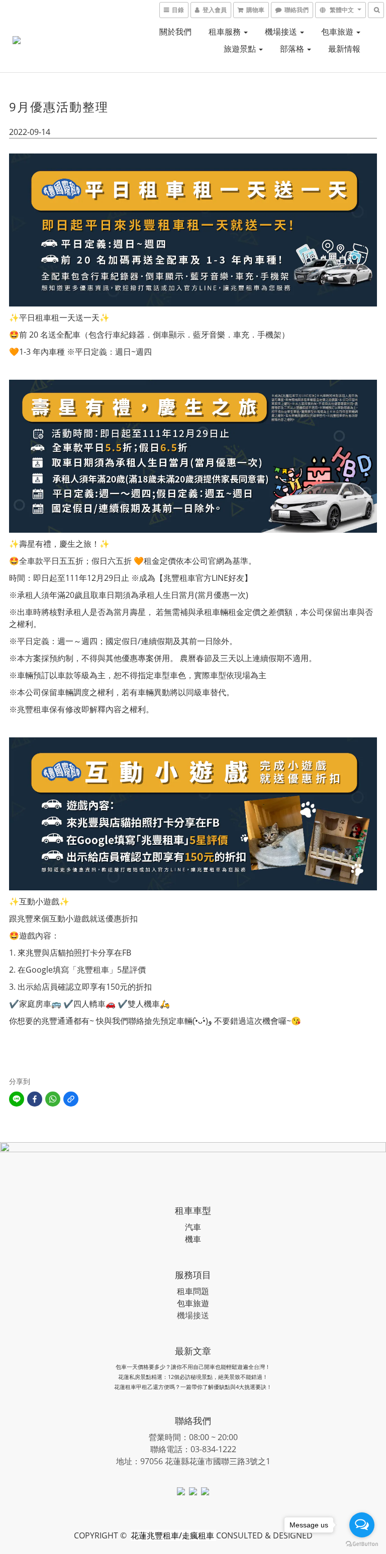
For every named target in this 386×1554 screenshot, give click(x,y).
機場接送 (282, 31)
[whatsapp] (52, 1099)
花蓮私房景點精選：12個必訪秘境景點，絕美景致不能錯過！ (193, 1376)
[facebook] (34, 1099)
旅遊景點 (241, 48)
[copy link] (70, 1099)
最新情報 (344, 48)
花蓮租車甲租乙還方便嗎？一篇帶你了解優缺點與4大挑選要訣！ (193, 1386)
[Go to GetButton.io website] (362, 1544)
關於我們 (175, 31)
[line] (16, 1099)
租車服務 (226, 31)
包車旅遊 (338, 31)
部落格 (293, 48)
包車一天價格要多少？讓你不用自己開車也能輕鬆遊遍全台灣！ (193, 1366)
